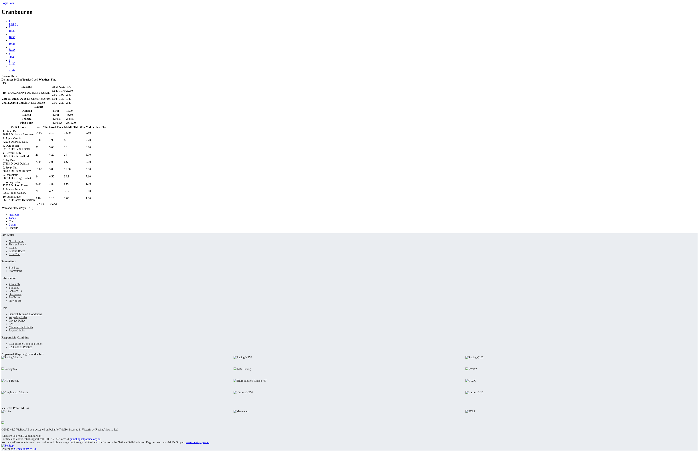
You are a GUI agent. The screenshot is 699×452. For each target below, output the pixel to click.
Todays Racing (17, 244)
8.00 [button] (88, 191)
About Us (14, 284)
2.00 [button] (51, 161)
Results (13, 247)
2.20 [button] (88, 140)
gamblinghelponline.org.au (85, 439)
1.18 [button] (51, 198)
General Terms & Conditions (25, 314)
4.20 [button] (51, 154)
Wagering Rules (18, 317)
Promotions (15, 270)
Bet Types (14, 297)
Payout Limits (17, 330)
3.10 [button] (51, 132)
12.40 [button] (67, 132)
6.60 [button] (66, 161)
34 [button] (36, 176)
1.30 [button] (88, 198)
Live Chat (14, 254)
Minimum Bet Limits (21, 327)
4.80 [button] (88, 147)
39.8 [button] (66, 176)
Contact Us (15, 290)
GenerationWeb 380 (25, 448)
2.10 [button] (38, 198)
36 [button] (65, 147)
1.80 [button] (51, 183)
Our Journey (16, 294)
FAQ (12, 323)
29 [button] (65, 154)
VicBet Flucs (18, 127)
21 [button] (36, 154)
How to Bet (15, 300)
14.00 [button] (38, 132)
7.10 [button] (88, 176)
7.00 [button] (38, 161)
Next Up (14, 214)
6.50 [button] (38, 140)
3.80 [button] (51, 169)
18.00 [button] (38, 169)
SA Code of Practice (20, 347)
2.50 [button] (88, 132)
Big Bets (14, 267)
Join (11, 3)
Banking (14, 287)
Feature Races (17, 251)
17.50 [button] (67, 169)
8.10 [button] (66, 140)
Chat (11, 221)
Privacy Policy (17, 320)
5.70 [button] (88, 154)
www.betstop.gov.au (197, 442)
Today (12, 218)
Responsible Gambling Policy (26, 343)
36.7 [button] (66, 191)
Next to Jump (16, 241)
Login (4, 3)
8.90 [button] (66, 183)
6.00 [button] (38, 183)
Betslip (13, 227)
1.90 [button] (51, 140)
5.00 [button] (51, 147)
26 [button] (36, 147)
